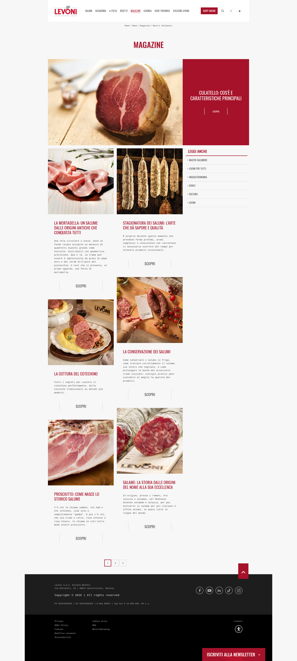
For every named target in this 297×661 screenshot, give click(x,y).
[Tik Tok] (229, 590)
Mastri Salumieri (198, 160)
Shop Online (209, 11)
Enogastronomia (198, 177)
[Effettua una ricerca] (222, 10)
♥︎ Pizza (113, 11)
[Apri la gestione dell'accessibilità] (238, 629)
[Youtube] (209, 590)
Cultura (193, 194)
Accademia (100, 11)
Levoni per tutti (197, 168)
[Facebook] (199, 590)
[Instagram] (238, 590)
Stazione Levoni (181, 11)
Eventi (192, 185)
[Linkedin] (219, 590)
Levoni (192, 203)
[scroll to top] (243, 571)
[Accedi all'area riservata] (239, 10)
